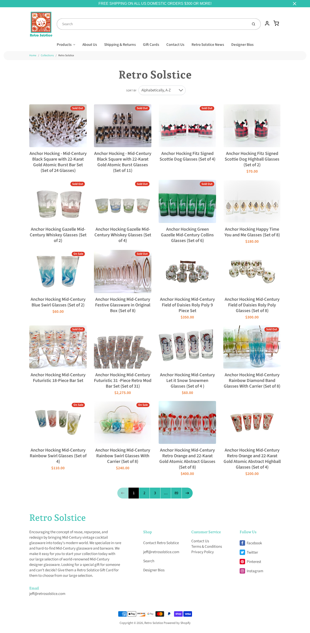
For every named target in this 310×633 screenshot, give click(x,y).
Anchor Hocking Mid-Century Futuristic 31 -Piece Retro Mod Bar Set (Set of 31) (122, 380)
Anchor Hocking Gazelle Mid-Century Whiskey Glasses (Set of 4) (122, 235)
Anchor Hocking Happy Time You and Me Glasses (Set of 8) (252, 232)
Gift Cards (151, 44)
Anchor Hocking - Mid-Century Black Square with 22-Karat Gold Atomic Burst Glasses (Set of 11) (122, 162)
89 (176, 493)
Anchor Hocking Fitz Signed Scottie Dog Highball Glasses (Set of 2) (252, 159)
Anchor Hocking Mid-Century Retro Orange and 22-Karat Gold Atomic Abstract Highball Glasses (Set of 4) (252, 458)
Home (32, 55)
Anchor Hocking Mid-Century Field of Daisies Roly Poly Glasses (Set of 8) (252, 305)
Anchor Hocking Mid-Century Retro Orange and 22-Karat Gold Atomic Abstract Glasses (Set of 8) (187, 458)
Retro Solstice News (208, 44)
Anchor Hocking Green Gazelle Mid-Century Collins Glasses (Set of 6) (187, 235)
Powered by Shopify (177, 623)
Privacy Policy (202, 552)
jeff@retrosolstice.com (47, 593)
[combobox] (152, 24)
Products (64, 44)
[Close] (294, 3)
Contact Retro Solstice (161, 543)
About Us (89, 44)
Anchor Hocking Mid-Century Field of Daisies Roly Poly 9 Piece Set (187, 305)
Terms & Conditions (206, 546)
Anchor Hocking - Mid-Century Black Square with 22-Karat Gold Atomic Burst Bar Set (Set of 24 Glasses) (58, 162)
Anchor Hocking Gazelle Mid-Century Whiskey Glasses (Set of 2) (58, 235)
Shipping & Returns (120, 44)
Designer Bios (242, 44)
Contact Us (175, 44)
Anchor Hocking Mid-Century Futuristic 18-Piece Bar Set (58, 378)
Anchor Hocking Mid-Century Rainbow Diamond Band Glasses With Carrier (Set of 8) (252, 380)
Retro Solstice (66, 55)
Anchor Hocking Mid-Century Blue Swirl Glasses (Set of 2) (58, 302)
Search (148, 561)
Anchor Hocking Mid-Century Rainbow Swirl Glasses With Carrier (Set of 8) (122, 456)
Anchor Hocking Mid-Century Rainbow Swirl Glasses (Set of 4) (58, 456)
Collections (47, 55)
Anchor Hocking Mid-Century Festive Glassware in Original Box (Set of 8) (122, 305)
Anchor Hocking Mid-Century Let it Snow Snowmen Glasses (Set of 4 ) (187, 380)
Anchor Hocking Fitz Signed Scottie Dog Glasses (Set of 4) (187, 156)
